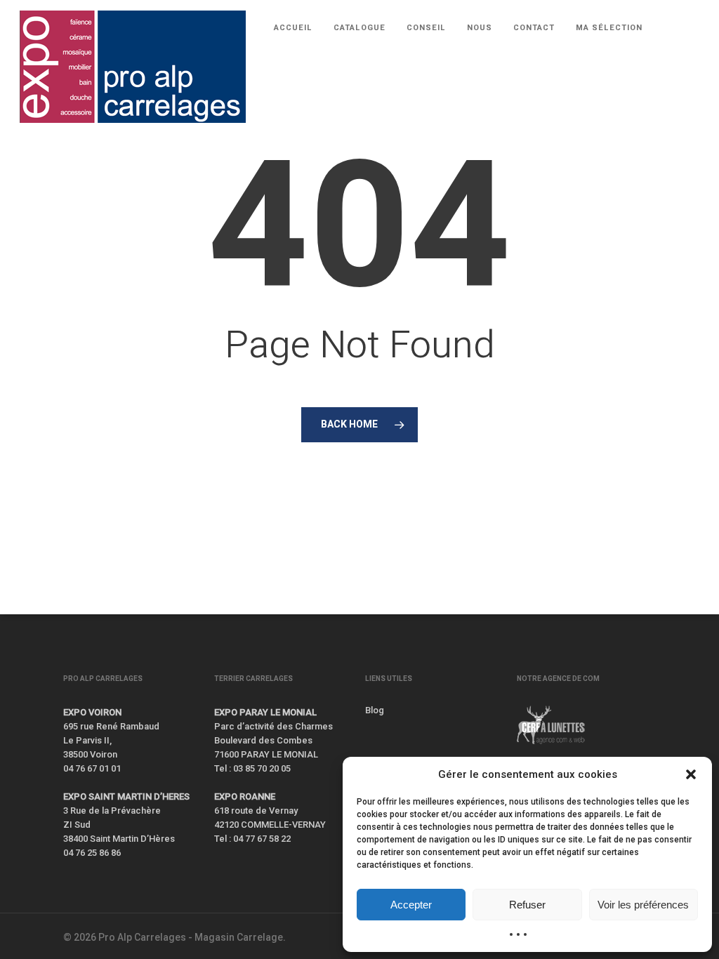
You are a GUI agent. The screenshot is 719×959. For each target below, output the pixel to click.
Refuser (527, 905)
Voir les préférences (643, 905)
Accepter (411, 905)
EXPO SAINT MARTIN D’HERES (126, 796)
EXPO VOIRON (92, 712)
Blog (374, 710)
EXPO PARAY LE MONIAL (265, 712)
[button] (691, 774)
